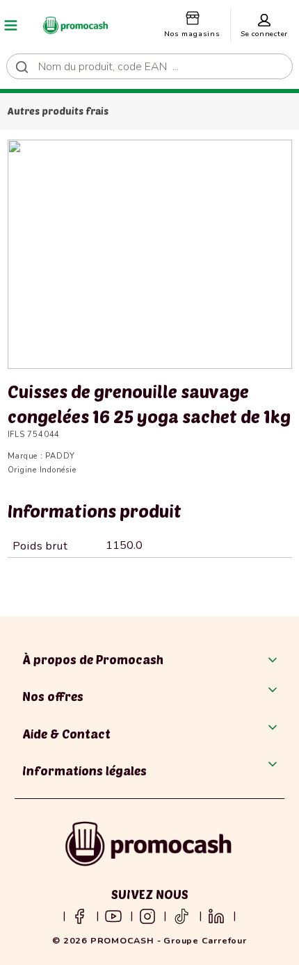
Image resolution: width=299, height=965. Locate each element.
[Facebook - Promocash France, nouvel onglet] (79, 915)
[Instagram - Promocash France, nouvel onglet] (147, 915)
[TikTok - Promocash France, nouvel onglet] (181, 915)
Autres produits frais (58, 111)
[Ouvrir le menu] (10, 25)
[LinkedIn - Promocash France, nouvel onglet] (216, 915)
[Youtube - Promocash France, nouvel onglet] (113, 915)
